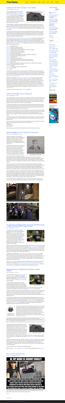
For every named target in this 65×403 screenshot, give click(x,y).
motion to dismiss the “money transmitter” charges (25, 262)
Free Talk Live (24, 89)
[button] (23, 192)
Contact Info (13, 401)
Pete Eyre (9, 355)
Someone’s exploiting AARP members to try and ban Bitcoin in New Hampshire (53, 55)
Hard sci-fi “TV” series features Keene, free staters (52, 60)
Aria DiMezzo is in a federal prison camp (23, 77)
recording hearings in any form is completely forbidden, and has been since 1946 (15, 14)
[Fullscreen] (37, 200)
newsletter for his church (31, 336)
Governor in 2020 (21, 279)
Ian (8, 9)
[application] (22, 192)
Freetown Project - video (53, 22)
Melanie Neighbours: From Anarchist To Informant (22, 132)
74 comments (16, 272)
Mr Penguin (10, 134)
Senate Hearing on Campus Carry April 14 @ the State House (53, 51)
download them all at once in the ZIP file (16, 42)
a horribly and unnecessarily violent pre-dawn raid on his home (29, 253)
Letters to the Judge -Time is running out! (19, 94)
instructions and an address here (13, 75)
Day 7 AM (8, 59)
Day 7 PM (8, 60)
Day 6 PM (8, 58)
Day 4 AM (8, 52)
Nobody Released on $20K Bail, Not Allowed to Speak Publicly (23, 270)
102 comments (19, 134)
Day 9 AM (8, 63)
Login (50, 125)
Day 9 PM (8, 65)
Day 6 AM (8, 56)
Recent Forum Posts (52, 13)
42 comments (16, 227)
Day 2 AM (8, 47)
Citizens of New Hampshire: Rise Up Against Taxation (52, 75)
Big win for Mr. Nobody (15, 232)
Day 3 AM (8, 49)
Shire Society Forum (22, 401)
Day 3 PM (8, 50)
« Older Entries (9, 397)
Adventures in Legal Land (33, 246)
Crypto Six (20, 241)
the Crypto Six (31, 288)
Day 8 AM (8, 61)
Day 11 (7, 69)
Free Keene (15, 348)
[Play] (7, 200)
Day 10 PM (8, 67)
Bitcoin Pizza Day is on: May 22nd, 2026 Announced (53, 47)
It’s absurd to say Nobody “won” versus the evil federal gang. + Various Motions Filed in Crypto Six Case (25, 225)
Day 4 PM (8, 53)
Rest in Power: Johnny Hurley (15, 354)
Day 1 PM (8, 46)
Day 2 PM (8, 48)
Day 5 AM (8, 54)
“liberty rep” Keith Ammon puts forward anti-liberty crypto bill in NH (53, 64)
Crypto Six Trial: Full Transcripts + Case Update (21, 8)
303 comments (16, 9)
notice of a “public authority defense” (33, 263)
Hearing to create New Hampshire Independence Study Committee (53, 70)
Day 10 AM (8, 66)
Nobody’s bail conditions (21, 315)
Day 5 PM (8, 55)
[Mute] (36, 200)
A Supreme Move (52, 89)
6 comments (16, 95)
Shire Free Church (16, 302)
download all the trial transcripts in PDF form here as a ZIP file (20, 38)
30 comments (18, 355)
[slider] (22, 200)
